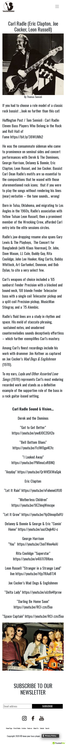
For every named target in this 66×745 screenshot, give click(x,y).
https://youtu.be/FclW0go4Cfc (33, 447)
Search (47, 728)
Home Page (9, 728)
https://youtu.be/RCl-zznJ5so (33, 607)
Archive (24, 728)
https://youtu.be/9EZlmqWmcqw (33, 505)
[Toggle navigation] (57, 6)
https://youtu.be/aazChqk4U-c (38, 529)
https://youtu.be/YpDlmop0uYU (42, 514)
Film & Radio (16, 728)
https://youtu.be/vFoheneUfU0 (41, 490)
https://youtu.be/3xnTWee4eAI (37, 544)
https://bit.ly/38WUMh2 (26, 136)
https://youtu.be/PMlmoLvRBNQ (33, 462)
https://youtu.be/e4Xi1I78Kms (33, 558)
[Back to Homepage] (8, 6)
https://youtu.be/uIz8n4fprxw (42, 592)
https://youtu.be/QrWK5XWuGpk (39, 471)
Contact (42, 728)
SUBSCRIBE (47, 706)
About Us (36, 728)
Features (29, 728)
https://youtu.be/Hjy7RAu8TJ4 (36, 573)
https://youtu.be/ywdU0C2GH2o (33, 433)
